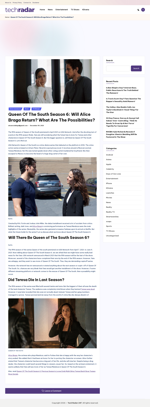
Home (7, 17)
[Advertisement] (75, 35)
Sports (109, 226)
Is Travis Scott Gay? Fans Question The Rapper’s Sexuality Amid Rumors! (123, 100)
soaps (108, 221)
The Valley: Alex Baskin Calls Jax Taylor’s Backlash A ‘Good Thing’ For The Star (122, 109)
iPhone (109, 183)
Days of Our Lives (113, 174)
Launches (110, 193)
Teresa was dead (88, 289)
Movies (109, 197)
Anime (108, 159)
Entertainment (15, 109)
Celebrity (110, 169)
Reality (109, 207)
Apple (108, 164)
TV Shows (36, 109)
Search (109, 60)
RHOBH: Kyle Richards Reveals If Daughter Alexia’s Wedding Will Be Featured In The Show (121, 134)
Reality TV (110, 212)
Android (109, 155)
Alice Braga (37, 226)
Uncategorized (112, 235)
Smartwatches (112, 216)
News (27, 109)
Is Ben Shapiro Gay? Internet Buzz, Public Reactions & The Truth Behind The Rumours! (122, 90)
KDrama (109, 188)
